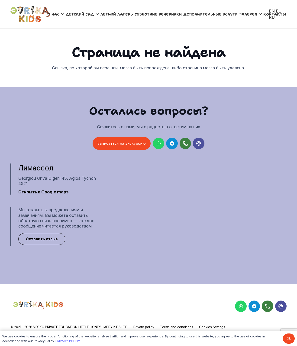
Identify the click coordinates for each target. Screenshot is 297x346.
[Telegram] (172, 143)
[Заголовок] (281, 306)
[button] (62, 14)
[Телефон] (185, 143)
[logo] (30, 14)
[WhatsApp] (159, 143)
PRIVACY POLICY (67, 341)
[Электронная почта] (198, 143)
